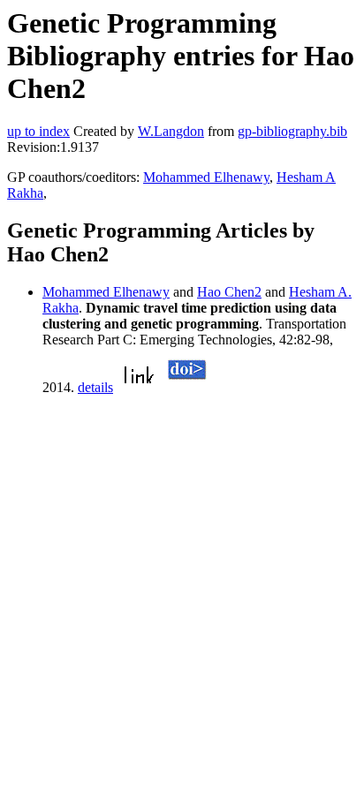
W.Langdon (171, 131)
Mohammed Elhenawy (206, 177)
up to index (38, 131)
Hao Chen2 (229, 291)
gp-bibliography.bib (292, 131)
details (95, 387)
